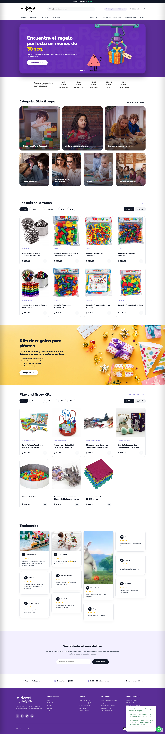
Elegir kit (27, 372)
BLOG (142, 17)
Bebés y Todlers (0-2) (85, 700)
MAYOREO (56, 17)
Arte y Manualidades (107, 711)
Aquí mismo (36, 63)
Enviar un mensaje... (136, 729)
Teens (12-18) (83, 708)
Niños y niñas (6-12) (84, 705)
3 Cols (141, 209)
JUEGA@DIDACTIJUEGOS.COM (111, 17)
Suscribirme (100, 662)
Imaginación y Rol (106, 708)
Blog (48, 711)
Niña (71, 209)
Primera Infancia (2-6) (85, 703)
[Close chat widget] (154, 703)
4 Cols (130, 209)
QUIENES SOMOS (130, 17)
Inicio (48, 700)
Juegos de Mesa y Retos (108, 705)
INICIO (23, 17)
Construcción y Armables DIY (109, 700)
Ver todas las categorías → (136, 102)
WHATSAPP (93, 17)
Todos (24, 209)
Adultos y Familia (84, 711)
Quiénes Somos (51, 703)
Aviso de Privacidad (132, 700)
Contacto (49, 708)
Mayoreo (49, 705)
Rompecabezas (105, 703)
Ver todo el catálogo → (137, 203)
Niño (62, 209)
